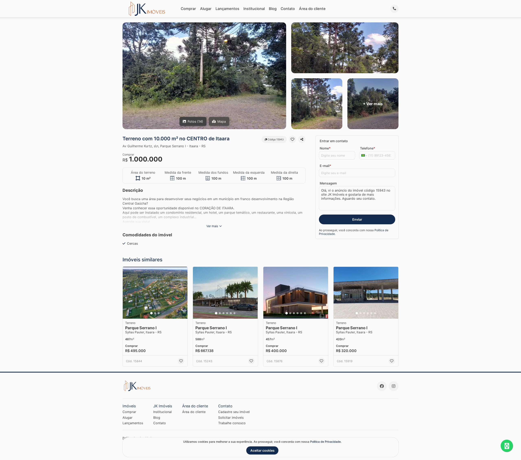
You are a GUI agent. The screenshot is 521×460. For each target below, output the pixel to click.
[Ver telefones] (394, 9)
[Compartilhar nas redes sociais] (301, 139)
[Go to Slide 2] (155, 313)
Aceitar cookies (262, 450)
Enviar (357, 219)
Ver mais (212, 226)
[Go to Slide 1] (151, 313)
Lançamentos (227, 9)
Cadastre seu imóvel (234, 412)
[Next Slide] (183, 293)
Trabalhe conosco (232, 423)
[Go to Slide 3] (159, 313)
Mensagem (328, 183)
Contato (288, 9)
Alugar (205, 9)
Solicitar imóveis (231, 417)
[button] (155, 293)
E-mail (325, 166)
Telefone (367, 148)
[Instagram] (393, 386)
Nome (325, 148)
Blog (273, 9)
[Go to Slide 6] (234, 313)
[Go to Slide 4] (227, 313)
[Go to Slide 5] (231, 313)
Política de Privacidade (325, 441)
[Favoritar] (292, 139)
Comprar (188, 9)
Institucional (254, 9)
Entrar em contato (334, 141)
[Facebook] (382, 386)
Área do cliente (312, 9)
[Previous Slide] (127, 293)
